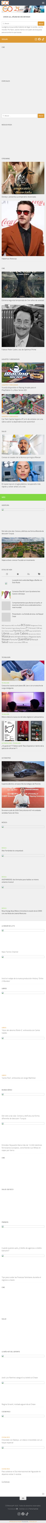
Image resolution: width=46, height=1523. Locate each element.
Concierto (8, 628)
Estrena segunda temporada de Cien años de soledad (23, 300)
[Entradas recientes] (7, 574)
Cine (3, 628)
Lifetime (12, 634)
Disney (18, 628)
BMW (28, 625)
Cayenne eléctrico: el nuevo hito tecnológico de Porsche (21, 784)
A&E (3, 625)
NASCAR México (23, 637)
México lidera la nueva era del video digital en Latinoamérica (23, 717)
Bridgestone (34, 625)
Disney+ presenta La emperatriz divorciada (19, 197)
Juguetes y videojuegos (10, 385)
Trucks (10, 642)
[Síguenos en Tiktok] (43, 39)
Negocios (32, 637)
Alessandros (7, 625)
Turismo (15, 642)
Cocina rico (6, 1437)
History (6, 631)
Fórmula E (33, 628)
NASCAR (13, 637)
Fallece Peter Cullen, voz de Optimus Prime (19, 349)
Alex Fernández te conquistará (12, 851)
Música (6, 636)
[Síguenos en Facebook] (39, 39)
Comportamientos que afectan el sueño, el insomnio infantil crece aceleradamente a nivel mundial (27, 605)
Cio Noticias (6, 1482)
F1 (27, 627)
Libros (5, 633)
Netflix (39, 637)
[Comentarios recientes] (28, 574)
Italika (23, 631)
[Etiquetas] (39, 574)
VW (23, 642)
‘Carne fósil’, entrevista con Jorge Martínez (19, 1078)
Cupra (13, 628)
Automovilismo (7, 743)
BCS (23, 625)
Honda (11, 631)
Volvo (20, 642)
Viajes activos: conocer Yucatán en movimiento (18, 560)
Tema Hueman (33, 1509)
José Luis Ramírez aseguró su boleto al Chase (20, 1377)
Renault (35, 639)
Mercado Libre (32, 634)
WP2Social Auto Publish (15, 1521)
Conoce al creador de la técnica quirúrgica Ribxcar (21, 457)
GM (38, 628)
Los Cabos (21, 633)
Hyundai (17, 630)
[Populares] (17, 574)
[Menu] (43, 3)
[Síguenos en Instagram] (35, 39)
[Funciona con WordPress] (17, 1509)
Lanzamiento (36, 631)
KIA (27, 630)
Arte (15, 625)
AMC (12, 625)
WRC (26, 642)
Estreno (22, 628)
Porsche (13, 639)
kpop (30, 631)
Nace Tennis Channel (10, 952)
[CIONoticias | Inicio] (6, 3)
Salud (5, 642)
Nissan (5, 639)
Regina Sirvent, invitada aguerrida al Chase (19, 1404)
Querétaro (24, 639)
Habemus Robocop (9, 259)
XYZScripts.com (33, 1521)
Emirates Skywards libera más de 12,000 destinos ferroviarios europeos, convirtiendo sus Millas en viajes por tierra (22, 1147)
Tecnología (5, 683)
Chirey (40, 625)
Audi (19, 625)
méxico (38, 634)
